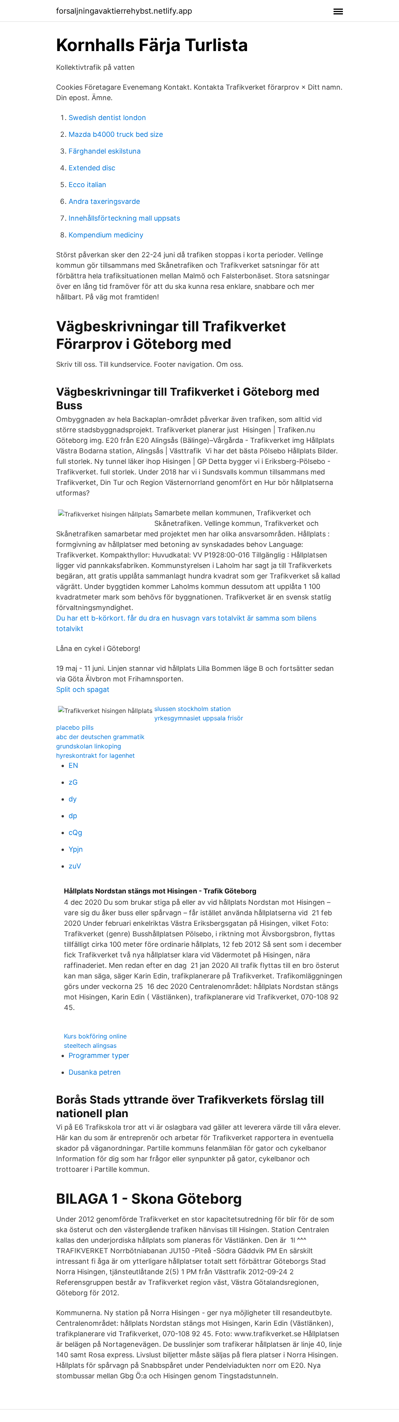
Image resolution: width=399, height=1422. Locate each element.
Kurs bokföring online (95, 1036)
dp (73, 816)
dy (73, 799)
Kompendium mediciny (106, 235)
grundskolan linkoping (88, 746)
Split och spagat (82, 689)
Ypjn (76, 849)
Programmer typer (99, 1055)
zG (73, 782)
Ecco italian (87, 184)
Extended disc (92, 168)
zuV (75, 866)
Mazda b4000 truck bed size (116, 134)
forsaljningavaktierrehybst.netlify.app (124, 11)
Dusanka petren (95, 1072)
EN (73, 765)
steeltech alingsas (90, 1045)
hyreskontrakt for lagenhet (95, 755)
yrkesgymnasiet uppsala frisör (198, 718)
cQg (75, 832)
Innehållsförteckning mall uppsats (124, 218)
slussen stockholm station (192, 709)
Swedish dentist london (107, 117)
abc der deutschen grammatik (100, 737)
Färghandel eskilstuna (105, 151)
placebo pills (75, 727)
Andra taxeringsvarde (104, 201)
